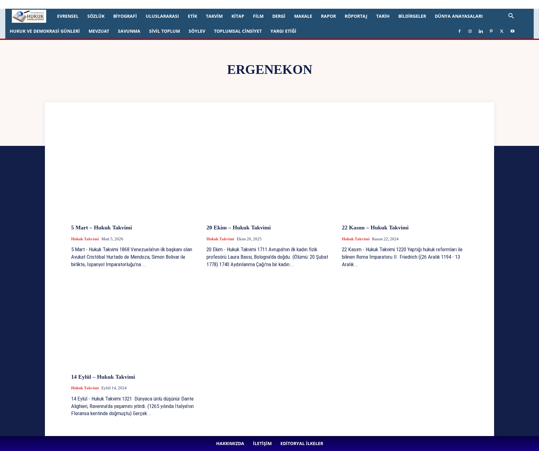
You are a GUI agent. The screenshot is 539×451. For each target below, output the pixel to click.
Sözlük (95, 16)
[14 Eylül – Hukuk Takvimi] (134, 322)
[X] (176, 4)
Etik (192, 16)
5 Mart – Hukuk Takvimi (101, 227)
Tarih (383, 16)
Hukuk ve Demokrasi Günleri (45, 31)
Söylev (197, 31)
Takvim (214, 16)
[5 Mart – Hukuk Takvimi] (134, 172)
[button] (519, 17)
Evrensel (68, 16)
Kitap (237, 16)
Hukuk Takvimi (85, 239)
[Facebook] (135, 4)
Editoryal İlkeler (108, 4)
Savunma (129, 31)
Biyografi (125, 16)
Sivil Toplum (164, 31)
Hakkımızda (63, 4)
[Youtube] (187, 4)
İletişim (84, 4)
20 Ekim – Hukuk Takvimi (238, 227)
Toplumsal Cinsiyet (238, 31)
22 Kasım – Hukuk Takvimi (375, 227)
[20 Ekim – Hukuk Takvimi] (269, 172)
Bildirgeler (412, 16)
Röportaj (356, 16)
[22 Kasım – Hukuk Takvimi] (405, 172)
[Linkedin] (156, 4)
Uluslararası (162, 16)
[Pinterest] (166, 4)
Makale (303, 16)
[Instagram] (145, 4)
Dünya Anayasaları (459, 16)
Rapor (328, 16)
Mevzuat (99, 31)
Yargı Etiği (283, 31)
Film (258, 16)
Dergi (278, 16)
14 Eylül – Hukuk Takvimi (104, 377)
